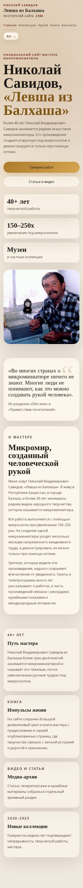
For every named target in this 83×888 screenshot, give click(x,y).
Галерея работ (42, 167)
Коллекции (27, 25)
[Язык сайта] (11, 36)
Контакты (69, 25)
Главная (9, 25)
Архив (43, 25)
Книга (55, 25)
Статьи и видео (41, 181)
